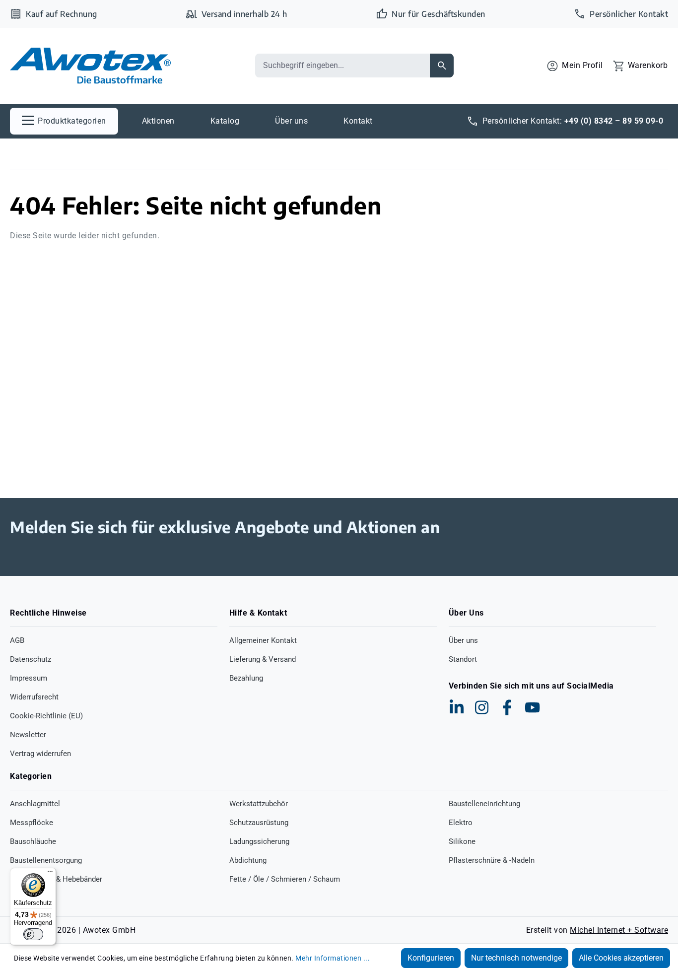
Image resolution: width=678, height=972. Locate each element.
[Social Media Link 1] (457, 707)
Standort (463, 659)
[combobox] (342, 65)
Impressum (28, 678)
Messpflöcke (31, 822)
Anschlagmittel (35, 803)
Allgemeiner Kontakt (263, 640)
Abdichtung (248, 860)
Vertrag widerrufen (40, 753)
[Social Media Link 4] (533, 707)
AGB (17, 640)
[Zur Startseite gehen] (90, 66)
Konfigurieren (430, 958)
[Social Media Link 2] (482, 707)
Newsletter (28, 734)
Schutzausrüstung (258, 822)
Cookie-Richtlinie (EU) (46, 715)
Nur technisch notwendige (516, 958)
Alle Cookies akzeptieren (621, 958)
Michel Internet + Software (619, 930)
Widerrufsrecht (34, 697)
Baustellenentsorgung (46, 860)
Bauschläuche (33, 841)
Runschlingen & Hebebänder (56, 879)
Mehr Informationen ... (332, 958)
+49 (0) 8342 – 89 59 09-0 (614, 121)
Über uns (463, 640)
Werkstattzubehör (258, 803)
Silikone (462, 841)
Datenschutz (30, 659)
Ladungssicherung (259, 841)
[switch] (33, 934)
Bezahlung (246, 678)
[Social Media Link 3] (507, 707)
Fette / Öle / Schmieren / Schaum (284, 879)
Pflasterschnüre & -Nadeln (492, 860)
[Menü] (50, 874)
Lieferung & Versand (262, 659)
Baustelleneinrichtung (484, 803)
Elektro (461, 822)
